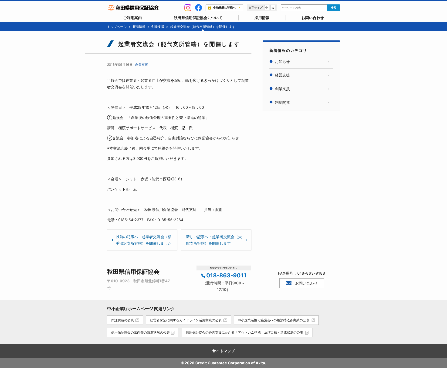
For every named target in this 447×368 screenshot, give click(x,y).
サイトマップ (223, 350)
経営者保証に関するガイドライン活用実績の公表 (186, 320)
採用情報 (261, 17)
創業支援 (141, 64)
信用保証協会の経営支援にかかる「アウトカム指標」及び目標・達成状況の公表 (244, 332)
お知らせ (282, 61)
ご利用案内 (132, 17)
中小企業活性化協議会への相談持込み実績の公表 (273, 320)
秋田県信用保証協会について (198, 17)
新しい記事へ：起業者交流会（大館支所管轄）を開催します (214, 240)
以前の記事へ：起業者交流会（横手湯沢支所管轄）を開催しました (144, 240)
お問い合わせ (312, 17)
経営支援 (282, 75)
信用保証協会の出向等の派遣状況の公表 (140, 332)
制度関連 (282, 102)
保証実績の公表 (122, 320)
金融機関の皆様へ (224, 7)
